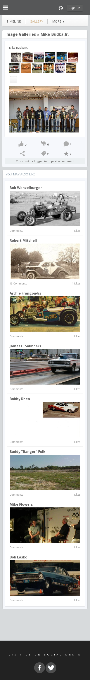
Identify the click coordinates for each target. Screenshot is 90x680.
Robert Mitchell (23, 240)
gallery (36, 21)
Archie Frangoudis (25, 293)
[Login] (61, 7)
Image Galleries (20, 34)
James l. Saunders (25, 346)
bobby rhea (20, 398)
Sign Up (74, 8)
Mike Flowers (21, 504)
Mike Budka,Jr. (54, 34)
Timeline (14, 21)
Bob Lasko (18, 557)
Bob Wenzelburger (26, 187)
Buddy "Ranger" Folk (27, 451)
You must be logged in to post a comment (45, 161)
